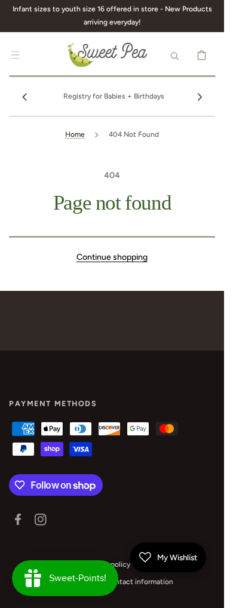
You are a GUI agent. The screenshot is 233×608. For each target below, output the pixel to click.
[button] (15, 55)
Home (75, 134)
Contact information (139, 582)
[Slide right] (199, 96)
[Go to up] (208, 592)
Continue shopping (112, 257)
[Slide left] (24, 96)
